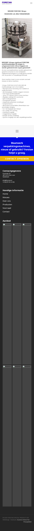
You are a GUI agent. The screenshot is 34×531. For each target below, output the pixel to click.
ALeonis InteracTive (23, 520)
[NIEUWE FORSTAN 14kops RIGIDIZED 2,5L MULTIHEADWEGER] (7, 435)
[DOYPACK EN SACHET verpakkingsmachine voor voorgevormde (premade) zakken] (7, 294)
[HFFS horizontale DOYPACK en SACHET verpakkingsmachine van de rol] (17, 294)
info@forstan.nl (7, 180)
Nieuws (6, 197)
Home (5, 194)
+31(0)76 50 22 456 (9, 182)
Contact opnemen (17, 158)
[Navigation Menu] (31, 3)
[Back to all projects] (17, 131)
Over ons (7, 201)
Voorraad (7, 208)
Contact (6, 211)
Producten (7, 204)
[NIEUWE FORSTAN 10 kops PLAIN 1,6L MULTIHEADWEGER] (26, 294)
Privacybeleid (27, 522)
